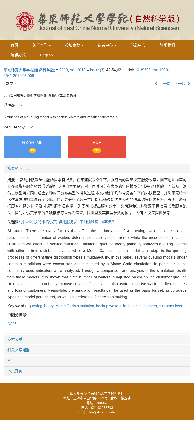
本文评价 (14, 371)
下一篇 (180, 84)
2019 (63, 70)
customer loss (170, 306)
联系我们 (167, 45)
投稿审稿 (73, 45)
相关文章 (17, 350)
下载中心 (138, 45)
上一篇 (164, 84)
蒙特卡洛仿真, (46, 222)
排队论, (27, 222)
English (46, 55)
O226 (12, 324)
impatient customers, (141, 306)
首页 (14, 45)
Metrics (13, 361)
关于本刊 (40, 45)
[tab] (97, 168)
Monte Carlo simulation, (75, 306)
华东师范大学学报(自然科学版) (29, 70)
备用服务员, (69, 222)
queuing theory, (42, 306)
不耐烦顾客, (89, 222)
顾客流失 (107, 222)
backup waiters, (109, 306)
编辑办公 (18, 55)
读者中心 (106, 45)
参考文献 (14, 339)
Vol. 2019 (78, 70)
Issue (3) (97, 70)
